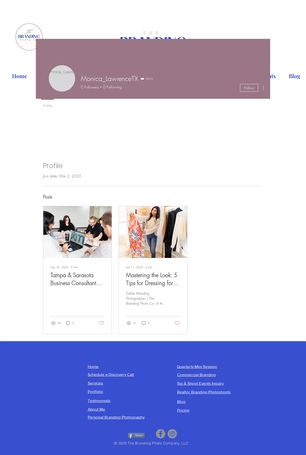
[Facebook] (160, 433)
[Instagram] (172, 433)
